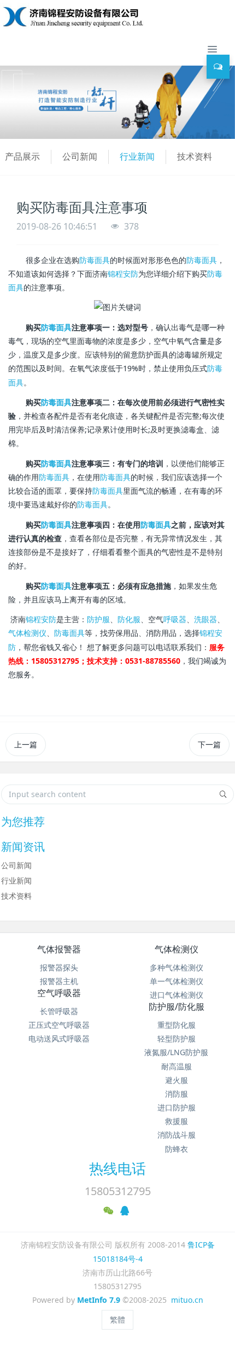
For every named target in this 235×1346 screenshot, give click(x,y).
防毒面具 (94, 260)
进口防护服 (176, 1107)
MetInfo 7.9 (98, 1300)
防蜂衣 (176, 1149)
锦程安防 (123, 273)
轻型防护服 (176, 1038)
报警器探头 (59, 967)
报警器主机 (59, 981)
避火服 (176, 1080)
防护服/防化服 (176, 1006)
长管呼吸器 (59, 1011)
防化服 (129, 619)
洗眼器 (205, 619)
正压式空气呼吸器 (59, 1025)
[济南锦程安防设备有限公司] (108, 16)
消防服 (176, 1093)
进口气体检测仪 (176, 995)
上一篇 (25, 744)
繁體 (117, 1319)
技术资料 (194, 156)
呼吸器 (174, 619)
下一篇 (209, 744)
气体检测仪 (27, 633)
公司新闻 (79, 156)
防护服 (98, 619)
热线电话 (117, 1168)
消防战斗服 (176, 1135)
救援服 (176, 1121)
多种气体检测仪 (176, 967)
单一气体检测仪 (176, 981)
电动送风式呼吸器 (59, 1038)
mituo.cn (187, 1300)
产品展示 (22, 156)
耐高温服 (176, 1066)
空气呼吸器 (59, 993)
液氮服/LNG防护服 (176, 1052)
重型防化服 (176, 1025)
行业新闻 (137, 156)
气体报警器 (59, 949)
